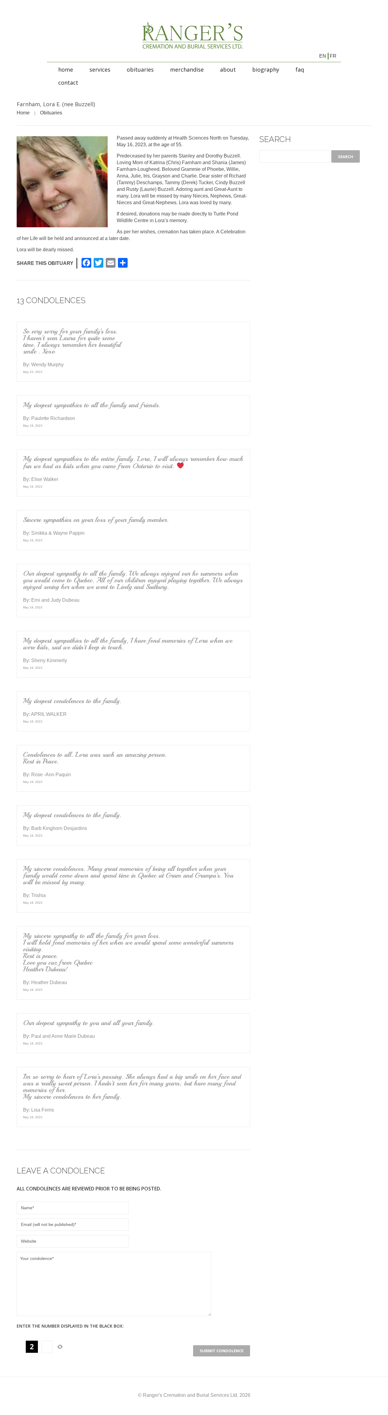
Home (65, 69)
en (322, 56)
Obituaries (140, 69)
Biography (265, 69)
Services (99, 69)
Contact (68, 82)
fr (333, 56)
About (228, 69)
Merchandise (187, 69)
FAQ (300, 69)
